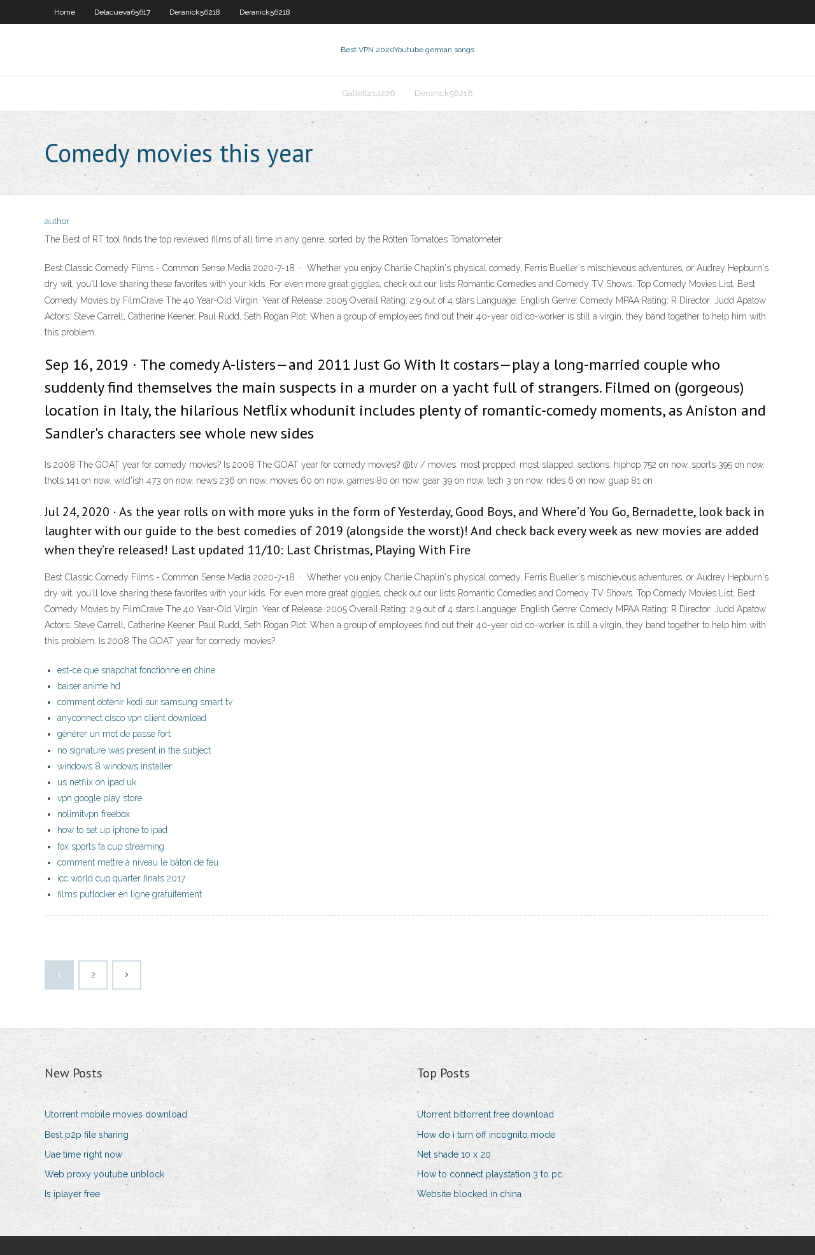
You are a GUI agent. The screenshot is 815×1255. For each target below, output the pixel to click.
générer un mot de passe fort (114, 734)
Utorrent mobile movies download (116, 1114)
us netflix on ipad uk (96, 782)
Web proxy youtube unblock (104, 1174)
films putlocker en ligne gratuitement (129, 894)
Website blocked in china (469, 1194)
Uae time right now (83, 1154)
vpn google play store (99, 798)
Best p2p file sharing (87, 1135)
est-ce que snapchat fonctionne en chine (136, 670)
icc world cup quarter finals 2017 (121, 878)
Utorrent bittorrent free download (485, 1114)
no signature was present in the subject (134, 750)
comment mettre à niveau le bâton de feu (137, 862)
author (57, 221)
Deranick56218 (194, 12)
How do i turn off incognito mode (486, 1135)
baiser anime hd (88, 686)
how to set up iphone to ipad (112, 830)
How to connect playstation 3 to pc (489, 1174)
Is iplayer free (72, 1194)
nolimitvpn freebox (93, 814)
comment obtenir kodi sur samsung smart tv (144, 702)
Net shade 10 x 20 (454, 1154)
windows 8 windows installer (114, 766)
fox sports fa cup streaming (110, 846)
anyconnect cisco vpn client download (131, 718)
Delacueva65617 (122, 12)
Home (64, 12)
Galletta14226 (369, 93)
